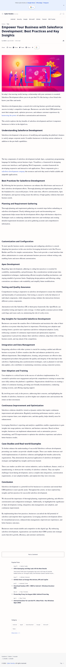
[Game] (22, 566)
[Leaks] (26, 566)
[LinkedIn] (5, 658)
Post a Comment (33, 554)
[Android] (13, 19)
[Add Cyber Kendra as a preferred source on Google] (32, 7)
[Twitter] (10, 656)
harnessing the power (9, 115)
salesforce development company (13, 171)
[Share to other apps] (32, 47)
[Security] (19, 19)
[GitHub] (38, 19)
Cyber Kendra (8, 14)
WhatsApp (39, 3)
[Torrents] (26, 592)
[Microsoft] (32, 19)
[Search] (63, 14)
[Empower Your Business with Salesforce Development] (33, 73)
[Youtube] (15, 656)
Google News (31, 3)
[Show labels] (16, 633)
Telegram (46, 3)
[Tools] (26, 583)
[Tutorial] (44, 19)
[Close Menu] (63, 5)
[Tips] (21, 592)
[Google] (25, 19)
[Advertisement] (33, 150)
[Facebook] (4, 656)
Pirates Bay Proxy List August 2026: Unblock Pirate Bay (31, 594)
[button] (60, 14)
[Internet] (27, 577)
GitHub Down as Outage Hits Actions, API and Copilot (31, 579)
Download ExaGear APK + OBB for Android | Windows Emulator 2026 (34, 587)
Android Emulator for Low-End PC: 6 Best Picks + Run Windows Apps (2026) (34, 601)
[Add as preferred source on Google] (37, 47)
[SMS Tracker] (51, 19)
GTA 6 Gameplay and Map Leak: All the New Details (30, 568)
